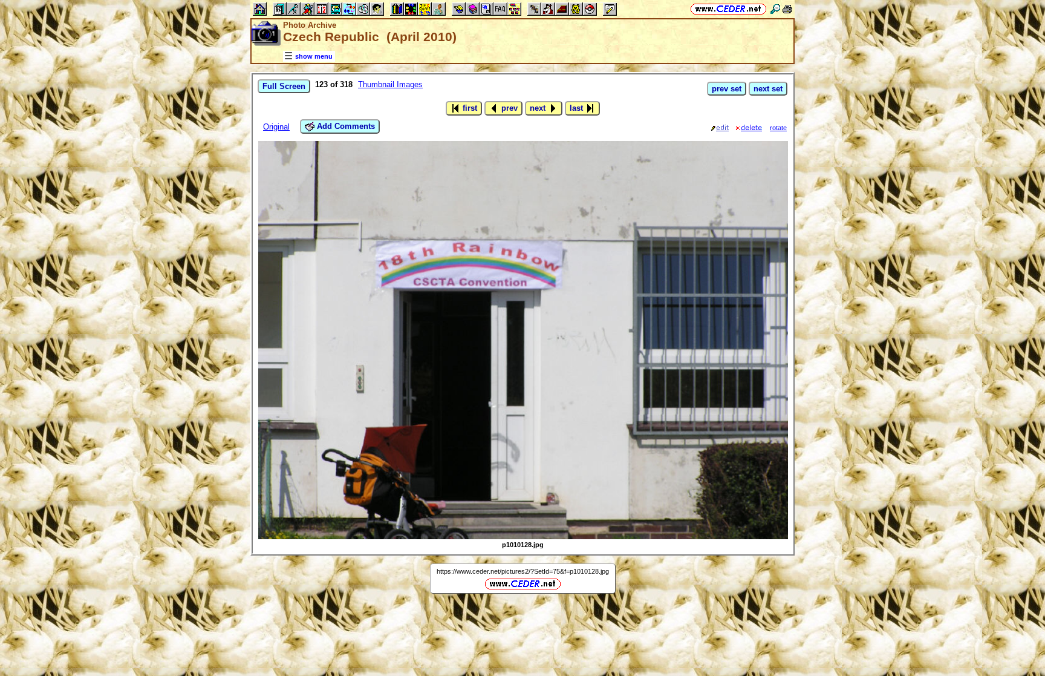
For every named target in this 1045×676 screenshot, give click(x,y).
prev (508, 108)
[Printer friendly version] (787, 8)
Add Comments (344, 126)
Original (276, 126)
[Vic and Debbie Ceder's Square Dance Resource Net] (728, 8)
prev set (726, 88)
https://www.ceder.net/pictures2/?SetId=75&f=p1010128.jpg (523, 571)
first (468, 108)
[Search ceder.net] (775, 8)
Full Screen (283, 86)
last (577, 108)
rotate (778, 127)
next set (768, 88)
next (539, 108)
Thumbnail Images (390, 84)
